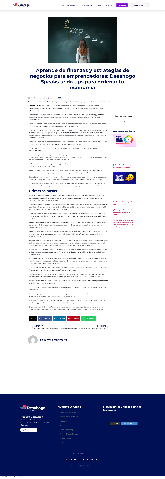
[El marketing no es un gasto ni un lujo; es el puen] (118, 417)
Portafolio (108, 5)
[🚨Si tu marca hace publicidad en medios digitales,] (140, 417)
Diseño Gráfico (65, 438)
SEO (61, 425)
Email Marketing (66, 430)
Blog (99, 5)
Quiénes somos (72, 5)
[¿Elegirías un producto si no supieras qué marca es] (129, 417)
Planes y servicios (87, 5)
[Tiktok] (71, 459)
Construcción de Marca (69, 417)
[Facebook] (79, 459)
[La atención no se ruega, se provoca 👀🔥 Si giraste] (108, 417)
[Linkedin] (83, 459)
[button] (33, 318)
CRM (61, 443)
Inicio (63, 5)
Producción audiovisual (69, 434)
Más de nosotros (139, 5)
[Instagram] (92, 459)
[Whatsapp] (66, 459)
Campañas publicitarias (69, 412)
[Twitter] (87, 459)
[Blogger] (96, 459)
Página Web (65, 421)
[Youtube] (75, 459)
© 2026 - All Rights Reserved (81, 466)
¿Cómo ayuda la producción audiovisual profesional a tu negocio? (123, 212)
